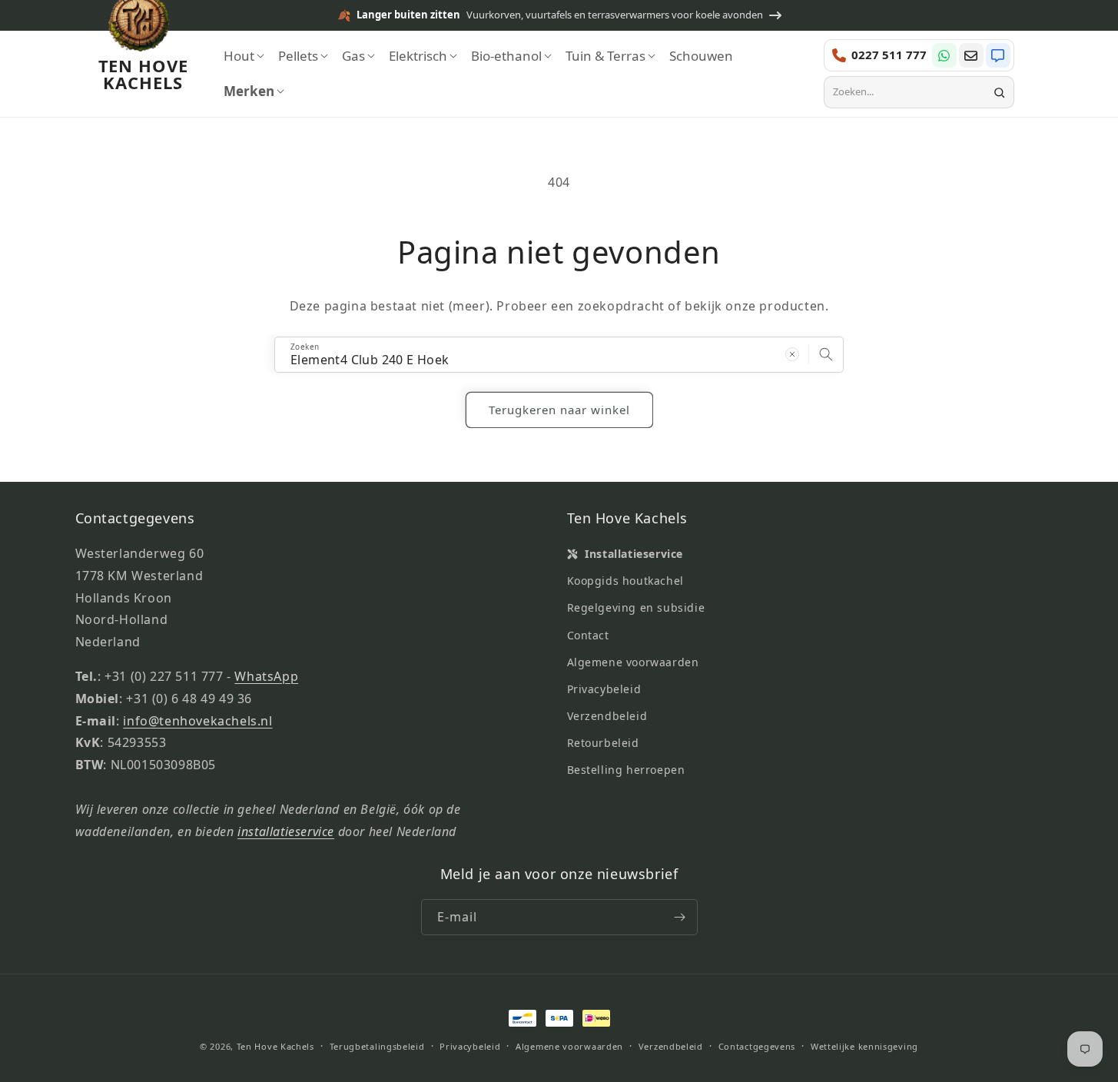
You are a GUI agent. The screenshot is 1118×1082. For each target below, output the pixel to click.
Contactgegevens (757, 1046)
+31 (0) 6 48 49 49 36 (189, 698)
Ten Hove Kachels (275, 1046)
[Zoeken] (999, 92)
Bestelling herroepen (626, 769)
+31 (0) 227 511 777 (164, 676)
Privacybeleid (604, 689)
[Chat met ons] (998, 55)
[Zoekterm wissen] (792, 354)
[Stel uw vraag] (971, 55)
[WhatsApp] (944, 55)
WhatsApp (266, 676)
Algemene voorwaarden (633, 662)
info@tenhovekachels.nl (197, 720)
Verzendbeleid (607, 716)
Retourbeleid (603, 742)
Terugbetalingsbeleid (377, 1046)
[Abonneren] (680, 917)
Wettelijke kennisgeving (864, 1046)
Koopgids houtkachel (625, 580)
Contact (588, 635)
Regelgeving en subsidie (636, 607)
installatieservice (285, 831)
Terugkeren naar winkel (559, 409)
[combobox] (910, 92)
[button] (244, 56)
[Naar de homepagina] (139, 29)
